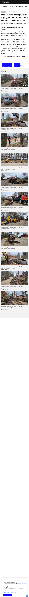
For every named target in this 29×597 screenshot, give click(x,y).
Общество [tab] (5, 6)
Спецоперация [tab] (19, 6)
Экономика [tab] (11, 6)
